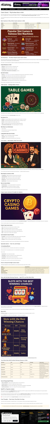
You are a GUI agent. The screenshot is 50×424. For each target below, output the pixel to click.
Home (1, 11)
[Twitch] (46, 0)
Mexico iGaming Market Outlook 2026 (41, 414)
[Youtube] (48, 0)
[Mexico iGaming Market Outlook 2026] (48, 414)
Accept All (15, 420)
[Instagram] (43, 0)
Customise (5, 420)
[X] (47, 0)
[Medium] (45, 0)
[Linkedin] (44, 0)
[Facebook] (42, 0)
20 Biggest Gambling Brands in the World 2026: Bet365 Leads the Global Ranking (42, 418)
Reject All (10, 420)
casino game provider (9, 74)
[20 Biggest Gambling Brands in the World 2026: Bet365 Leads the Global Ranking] (48, 418)
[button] (47, 9)
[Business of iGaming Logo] (6, 5)
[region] (10, 418)
